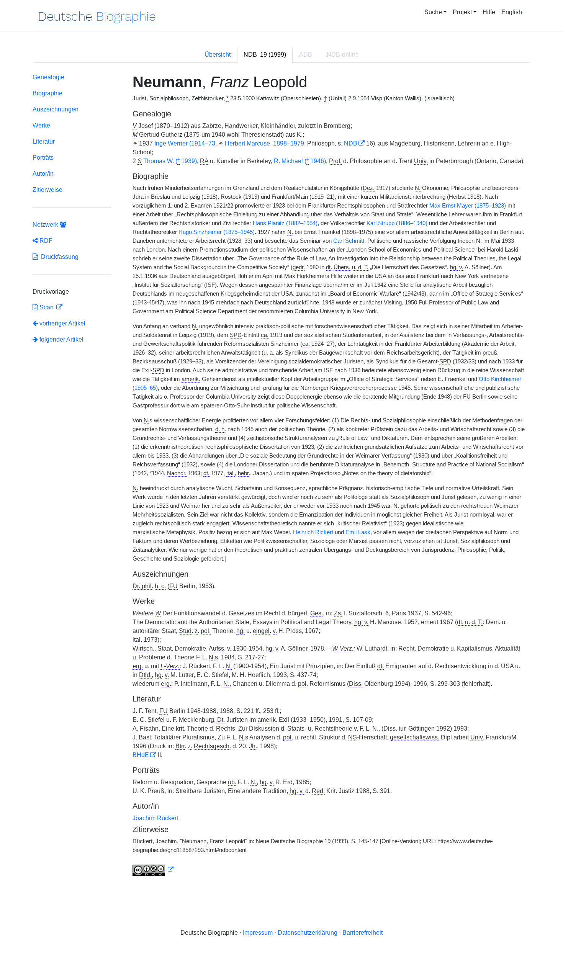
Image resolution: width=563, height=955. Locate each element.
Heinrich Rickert (313, 532)
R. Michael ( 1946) (300, 161)
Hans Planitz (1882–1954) (285, 223)
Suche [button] (433, 12)
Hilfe (489, 12)
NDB (350, 143)
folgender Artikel (60, 339)
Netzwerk (46, 224)
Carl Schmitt (348, 241)
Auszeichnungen (56, 109)
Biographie (47, 93)
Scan (46, 307)
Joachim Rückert (155, 818)
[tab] (265, 55)
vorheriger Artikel (62, 323)
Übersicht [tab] (218, 54)
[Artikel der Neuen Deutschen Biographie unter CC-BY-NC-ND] (153, 870)
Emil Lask (357, 532)
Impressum (258, 932)
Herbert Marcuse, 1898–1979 (264, 143)
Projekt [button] (462, 12)
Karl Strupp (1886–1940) (397, 223)
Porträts (43, 157)
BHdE (141, 755)
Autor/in (43, 173)
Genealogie (48, 77)
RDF (45, 240)
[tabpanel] (281, 476)
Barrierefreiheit (362, 932)
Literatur (44, 141)
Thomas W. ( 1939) (170, 161)
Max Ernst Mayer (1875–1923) (467, 206)
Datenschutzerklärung (307, 932)
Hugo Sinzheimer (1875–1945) (216, 232)
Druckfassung (58, 256)
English (511, 12)
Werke (41, 125)
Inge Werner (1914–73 (184, 143)
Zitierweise (47, 189)
